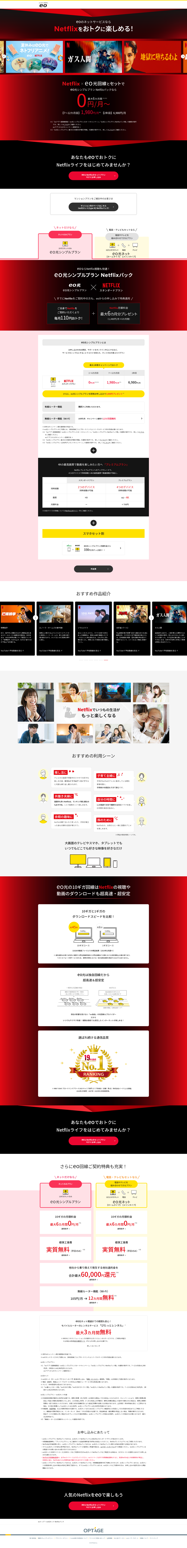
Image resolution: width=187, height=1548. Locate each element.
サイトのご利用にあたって (97, 1538)
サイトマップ (154, 1538)
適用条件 (120, 1228)
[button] (4, 56)
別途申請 (52, 1409)
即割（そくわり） (92, 1379)
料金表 (93, 568)
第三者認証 (33, 1538)
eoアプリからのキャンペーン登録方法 (66, 127)
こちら (66, 124)
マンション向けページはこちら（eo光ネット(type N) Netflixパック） (93, 206)
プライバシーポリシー (61, 1538)
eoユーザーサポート (132, 1538)
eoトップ (41, 1522)
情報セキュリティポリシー (45, 1538)
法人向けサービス (119, 1538)
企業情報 (109, 1538)
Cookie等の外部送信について (79, 1538)
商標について (144, 1538)
